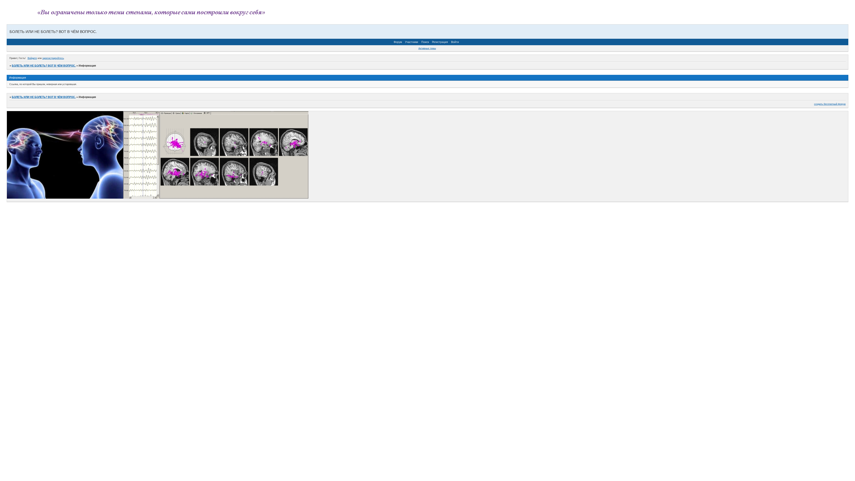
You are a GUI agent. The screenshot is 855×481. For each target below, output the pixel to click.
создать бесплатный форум (830, 104)
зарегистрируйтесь (53, 58)
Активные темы (427, 48)
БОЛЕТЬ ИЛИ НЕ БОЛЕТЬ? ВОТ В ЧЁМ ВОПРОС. (44, 65)
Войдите (32, 58)
